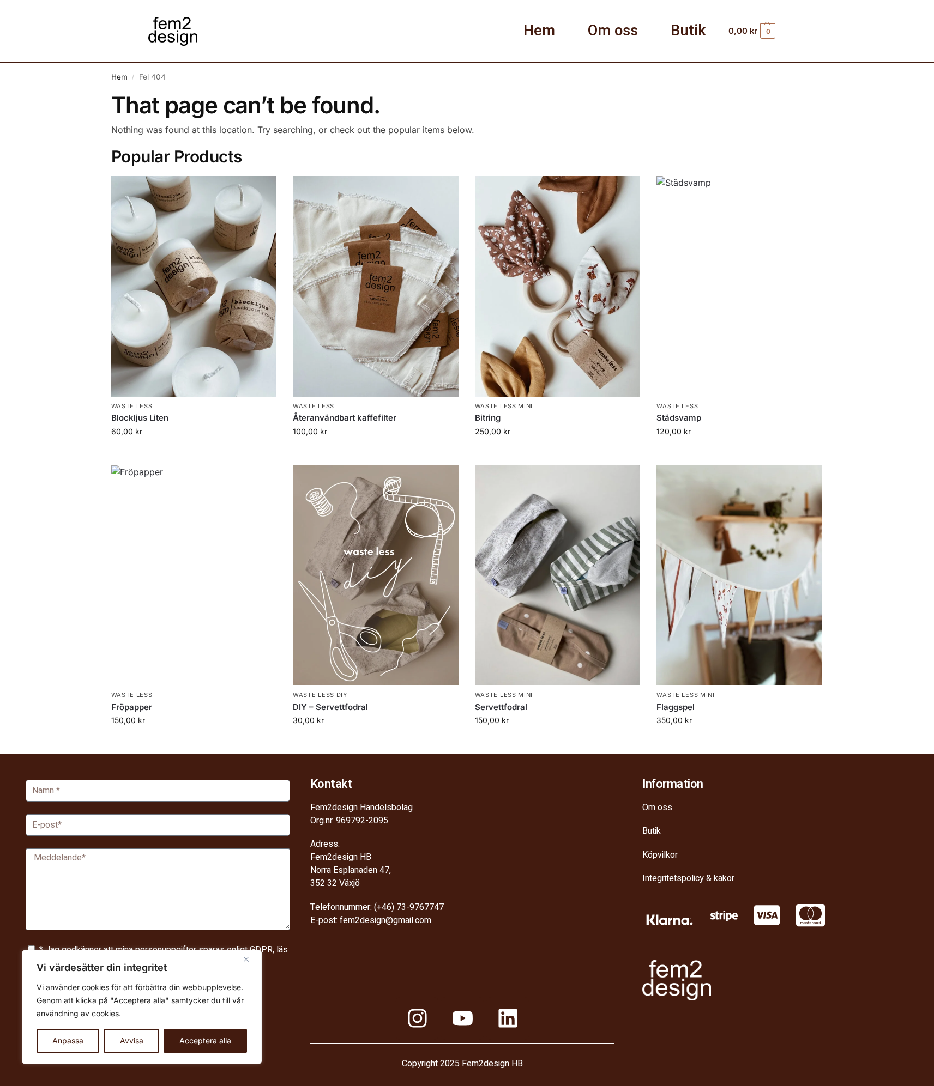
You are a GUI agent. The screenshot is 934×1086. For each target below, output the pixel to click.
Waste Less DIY (320, 695)
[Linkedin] (507, 1018)
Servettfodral (501, 707)
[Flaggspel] (739, 575)
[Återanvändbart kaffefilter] (376, 286)
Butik (688, 31)
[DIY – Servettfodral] (376, 575)
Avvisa (131, 1040)
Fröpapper (131, 707)
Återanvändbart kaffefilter (344, 417)
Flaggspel (675, 707)
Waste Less (132, 406)
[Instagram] (417, 1018)
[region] (142, 1007)
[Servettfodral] (558, 575)
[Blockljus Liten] (194, 286)
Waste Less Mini (504, 406)
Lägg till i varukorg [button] (193, 454)
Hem (539, 31)
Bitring (488, 417)
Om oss (613, 31)
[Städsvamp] (739, 286)
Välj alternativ (557, 454)
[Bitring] (558, 286)
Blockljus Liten (139, 417)
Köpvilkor (660, 854)
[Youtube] (462, 1018)
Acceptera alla (205, 1040)
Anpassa (67, 1040)
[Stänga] (250, 959)
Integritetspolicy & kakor (688, 878)
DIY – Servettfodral (330, 707)
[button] (770, 31)
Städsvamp (678, 417)
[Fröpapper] (194, 575)
